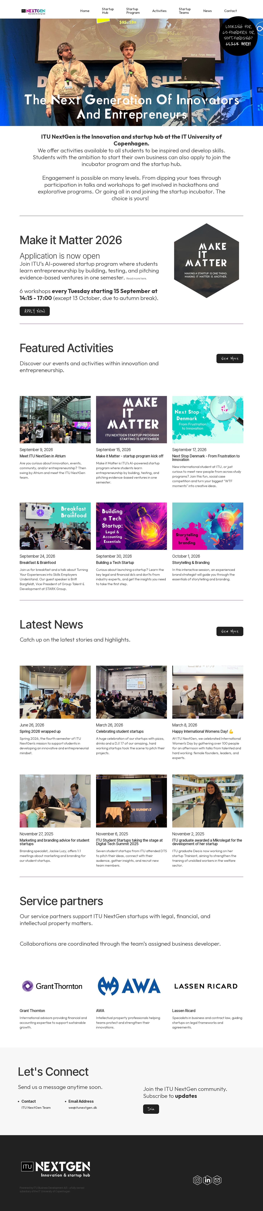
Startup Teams (185, 11)
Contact (230, 11)
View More (230, 358)
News (207, 11)
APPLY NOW (34, 311)
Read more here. (136, 278)
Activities (159, 11)
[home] (53, 12)
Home (84, 11)
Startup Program (133, 11)
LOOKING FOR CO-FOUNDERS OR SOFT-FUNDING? (238, 35)
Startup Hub (108, 11)
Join (151, 1109)
